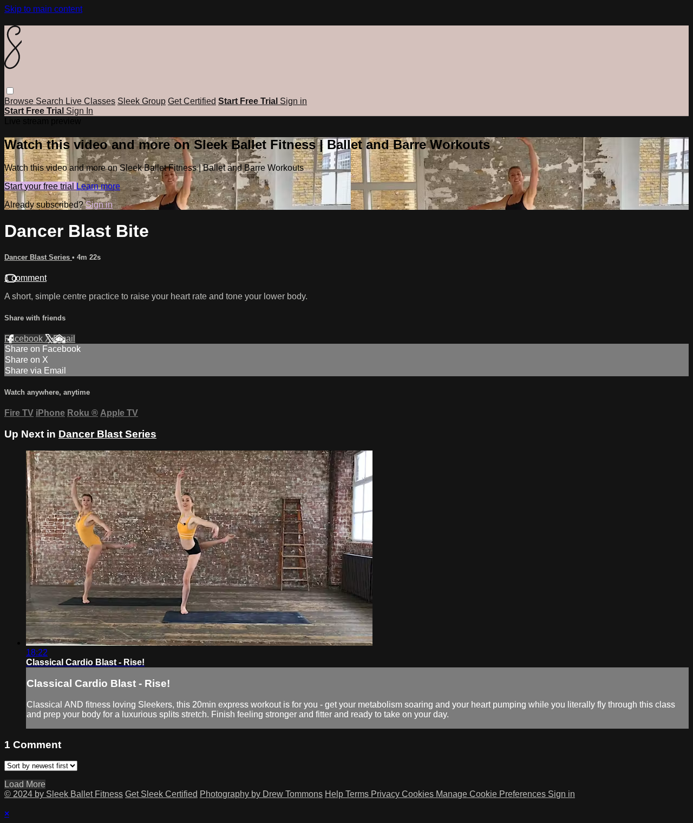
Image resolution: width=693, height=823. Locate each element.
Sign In (79, 110)
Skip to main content (43, 9)
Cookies (419, 794)
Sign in (293, 101)
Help (335, 794)
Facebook (24, 338)
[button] (10, 90)
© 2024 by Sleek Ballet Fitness (63, 794)
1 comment (25, 277)
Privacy (386, 794)
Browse (20, 101)
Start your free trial (40, 186)
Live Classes (90, 101)
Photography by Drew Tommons (261, 794)
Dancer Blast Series (38, 257)
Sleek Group (141, 101)
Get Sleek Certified (161, 794)
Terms (358, 794)
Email (64, 338)
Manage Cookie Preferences (492, 794)
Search (51, 101)
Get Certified (192, 101)
